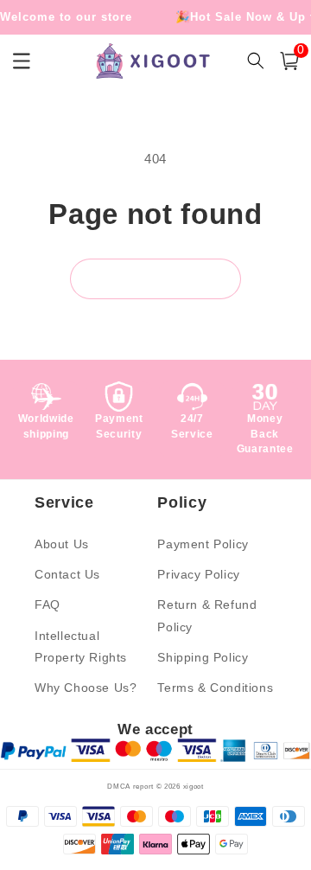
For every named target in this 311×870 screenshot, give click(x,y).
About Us (62, 544)
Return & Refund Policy (207, 615)
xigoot (193, 786)
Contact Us (67, 574)
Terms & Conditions (215, 687)
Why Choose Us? (85, 687)
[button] (289, 61)
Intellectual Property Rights (81, 646)
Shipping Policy (202, 657)
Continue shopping (155, 279)
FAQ (47, 604)
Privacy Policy (198, 574)
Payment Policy (202, 544)
